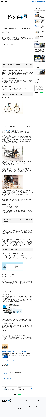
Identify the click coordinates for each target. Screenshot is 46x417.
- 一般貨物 (27, 407)
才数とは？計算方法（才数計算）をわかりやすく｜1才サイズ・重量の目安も (41, 32)
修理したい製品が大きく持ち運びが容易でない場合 (12, 45)
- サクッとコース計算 (19, 408)
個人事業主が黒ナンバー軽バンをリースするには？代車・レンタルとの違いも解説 (39, 50)
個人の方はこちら (4, 374)
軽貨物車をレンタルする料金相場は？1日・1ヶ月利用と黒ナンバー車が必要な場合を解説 (39, 64)
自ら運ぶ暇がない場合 (8, 47)
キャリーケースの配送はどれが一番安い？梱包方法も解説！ (41, 22)
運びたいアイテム (7, 49)
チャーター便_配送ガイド (12, 5)
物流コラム (37, 403)
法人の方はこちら (4, 373)
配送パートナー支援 (37, 87)
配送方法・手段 (41, 90)
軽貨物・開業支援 (41, 89)
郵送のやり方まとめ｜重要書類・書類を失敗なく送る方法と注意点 (41, 37)
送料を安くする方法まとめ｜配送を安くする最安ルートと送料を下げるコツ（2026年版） (41, 27)
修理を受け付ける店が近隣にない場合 (10, 46)
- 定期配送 (18, 404)
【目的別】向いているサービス (9, 58)
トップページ (3, 5)
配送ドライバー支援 (28, 400)
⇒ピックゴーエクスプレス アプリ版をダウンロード (8, 381)
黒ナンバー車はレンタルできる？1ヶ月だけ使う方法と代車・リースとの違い (39, 77)
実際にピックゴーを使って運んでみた (8, 48)
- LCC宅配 (18, 405)
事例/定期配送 (40, 86)
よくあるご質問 (37, 400)
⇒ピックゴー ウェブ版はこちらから (6, 378)
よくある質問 (6, 59)
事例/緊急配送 (3, 32)
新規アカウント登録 (41, 1)
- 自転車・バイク (28, 406)
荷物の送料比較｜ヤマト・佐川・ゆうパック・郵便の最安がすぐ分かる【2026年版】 (41, 16)
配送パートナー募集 (28, 403)
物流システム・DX (41, 87)
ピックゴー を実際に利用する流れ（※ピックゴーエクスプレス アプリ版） (14, 50)
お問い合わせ (34, 1)
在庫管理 (36, 88)
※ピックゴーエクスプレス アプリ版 (23, 126)
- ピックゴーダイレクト (19, 407)
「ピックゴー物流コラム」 (18, 34)
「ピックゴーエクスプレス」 (9, 130)
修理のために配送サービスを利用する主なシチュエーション (11, 44)
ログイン (30, 1)
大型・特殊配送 (8, 32)
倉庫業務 (39, 88)
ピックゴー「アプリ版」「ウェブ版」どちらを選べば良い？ (12, 57)
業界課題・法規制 (36, 90)
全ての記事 (7, 5)
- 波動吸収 (18, 403)
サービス (18, 400)
